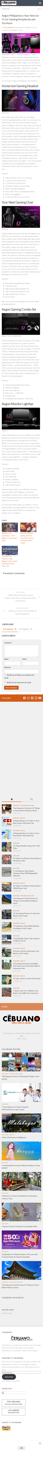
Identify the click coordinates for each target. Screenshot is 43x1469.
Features (16, 805)
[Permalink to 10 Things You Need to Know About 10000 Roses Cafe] (6, 887)
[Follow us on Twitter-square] (32, 697)
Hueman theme (32, 1457)
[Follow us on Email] (39, 697)
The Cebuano (9, 27)
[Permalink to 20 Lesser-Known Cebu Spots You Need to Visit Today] (6, 952)
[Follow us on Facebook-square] (24, 697)
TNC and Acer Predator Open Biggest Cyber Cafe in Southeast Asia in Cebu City (9, 561)
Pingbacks (26, 629)
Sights (22, 818)
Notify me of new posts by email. (19, 682)
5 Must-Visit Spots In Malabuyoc (14, 1137)
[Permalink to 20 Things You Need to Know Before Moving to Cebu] (6, 859)
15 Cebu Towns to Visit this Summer (27, 978)
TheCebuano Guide (27, 805)
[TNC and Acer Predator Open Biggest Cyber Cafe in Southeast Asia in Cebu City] (10, 550)
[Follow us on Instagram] (28, 697)
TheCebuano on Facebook (13, 1298)
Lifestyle (6, 9)
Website (7, 667)
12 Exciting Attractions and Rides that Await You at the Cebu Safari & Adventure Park (26, 966)
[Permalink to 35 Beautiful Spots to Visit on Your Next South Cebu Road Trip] (6, 822)
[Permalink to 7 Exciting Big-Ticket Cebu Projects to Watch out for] (6, 939)
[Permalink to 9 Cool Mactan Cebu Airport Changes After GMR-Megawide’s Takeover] (6, 872)
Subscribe (9, 1377)
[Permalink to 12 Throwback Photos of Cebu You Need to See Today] (6, 914)
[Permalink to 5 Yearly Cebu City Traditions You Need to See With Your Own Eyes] (6, 992)
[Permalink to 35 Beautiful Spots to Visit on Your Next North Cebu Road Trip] (6, 834)
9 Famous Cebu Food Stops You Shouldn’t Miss (19, 1226)
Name (6, 659)
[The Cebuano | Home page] (11, 3)
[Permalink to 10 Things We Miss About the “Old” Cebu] (6, 847)
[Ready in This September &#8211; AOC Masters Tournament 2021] (10, 527)
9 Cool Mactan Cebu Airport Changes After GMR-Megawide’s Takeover (25, 873)
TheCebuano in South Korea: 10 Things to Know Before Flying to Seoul (25, 900)
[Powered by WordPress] (14, 1457)
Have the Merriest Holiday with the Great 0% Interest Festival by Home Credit (27, 538)
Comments (10, 629)
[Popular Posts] (12, 799)
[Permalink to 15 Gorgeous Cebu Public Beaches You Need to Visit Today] (6, 927)
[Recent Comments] (31, 799)
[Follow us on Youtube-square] (36, 697)
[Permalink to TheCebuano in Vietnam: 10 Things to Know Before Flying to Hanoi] (6, 809)
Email (24, 659)
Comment (8, 643)
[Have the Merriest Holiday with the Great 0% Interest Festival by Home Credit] (28, 527)
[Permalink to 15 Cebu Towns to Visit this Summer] (6, 979)
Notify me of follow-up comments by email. (19, 676)
